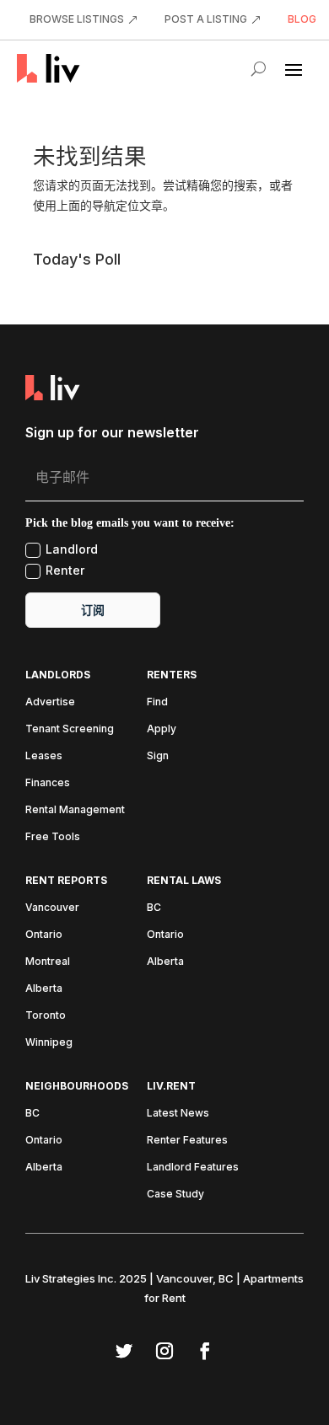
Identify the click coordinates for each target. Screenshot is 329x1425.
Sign (158, 756)
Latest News (178, 1113)
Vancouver (52, 908)
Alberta (43, 988)
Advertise (50, 702)
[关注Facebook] (205, 1351)
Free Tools (52, 837)
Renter (65, 570)
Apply (161, 729)
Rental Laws (184, 881)
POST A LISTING (205, 19)
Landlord (72, 549)
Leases (43, 756)
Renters (172, 675)
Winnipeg (49, 1042)
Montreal (47, 961)
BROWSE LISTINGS (77, 19)
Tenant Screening (69, 729)
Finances (47, 783)
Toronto (45, 1015)
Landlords (57, 675)
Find (157, 702)
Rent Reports (66, 881)
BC (154, 908)
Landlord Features (193, 1167)
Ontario (43, 934)
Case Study (175, 1194)
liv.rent (171, 1086)
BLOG (302, 19)
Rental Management (75, 810)
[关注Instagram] (164, 1351)
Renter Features (187, 1140)
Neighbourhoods (76, 1086)
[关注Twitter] (124, 1351)
